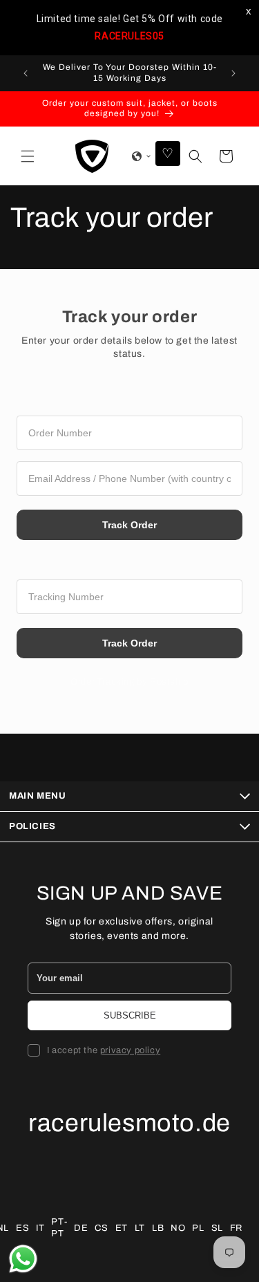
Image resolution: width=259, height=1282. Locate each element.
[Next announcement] (233, 73)
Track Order (129, 524)
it (40, 1228)
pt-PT (59, 1227)
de (81, 1228)
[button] (27, 156)
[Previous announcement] (25, 73)
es (22, 1228)
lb (158, 1228)
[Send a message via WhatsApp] (23, 1259)
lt (140, 1228)
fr (236, 1228)
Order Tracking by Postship (129, 682)
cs (101, 1228)
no (178, 1228)
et (121, 1228)
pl (198, 1228)
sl (217, 1228)
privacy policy (130, 1050)
